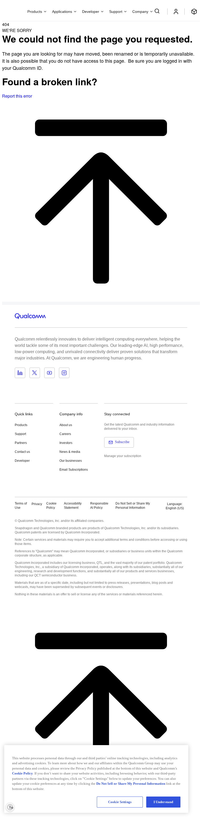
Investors (65, 443)
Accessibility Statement (73, 506)
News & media (69, 452)
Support (20, 434)
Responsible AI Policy (99, 506)
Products (21, 425)
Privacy (37, 504)
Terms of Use (21, 506)
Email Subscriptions (73, 469)
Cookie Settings (120, 802)
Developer (22, 461)
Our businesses (70, 461)
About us (65, 425)
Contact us (22, 452)
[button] (137, 505)
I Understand (163, 802)
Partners (21, 443)
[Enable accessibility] (10, 807)
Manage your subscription (122, 456)
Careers (65, 434)
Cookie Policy (51, 506)
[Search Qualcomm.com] (158, 11)
